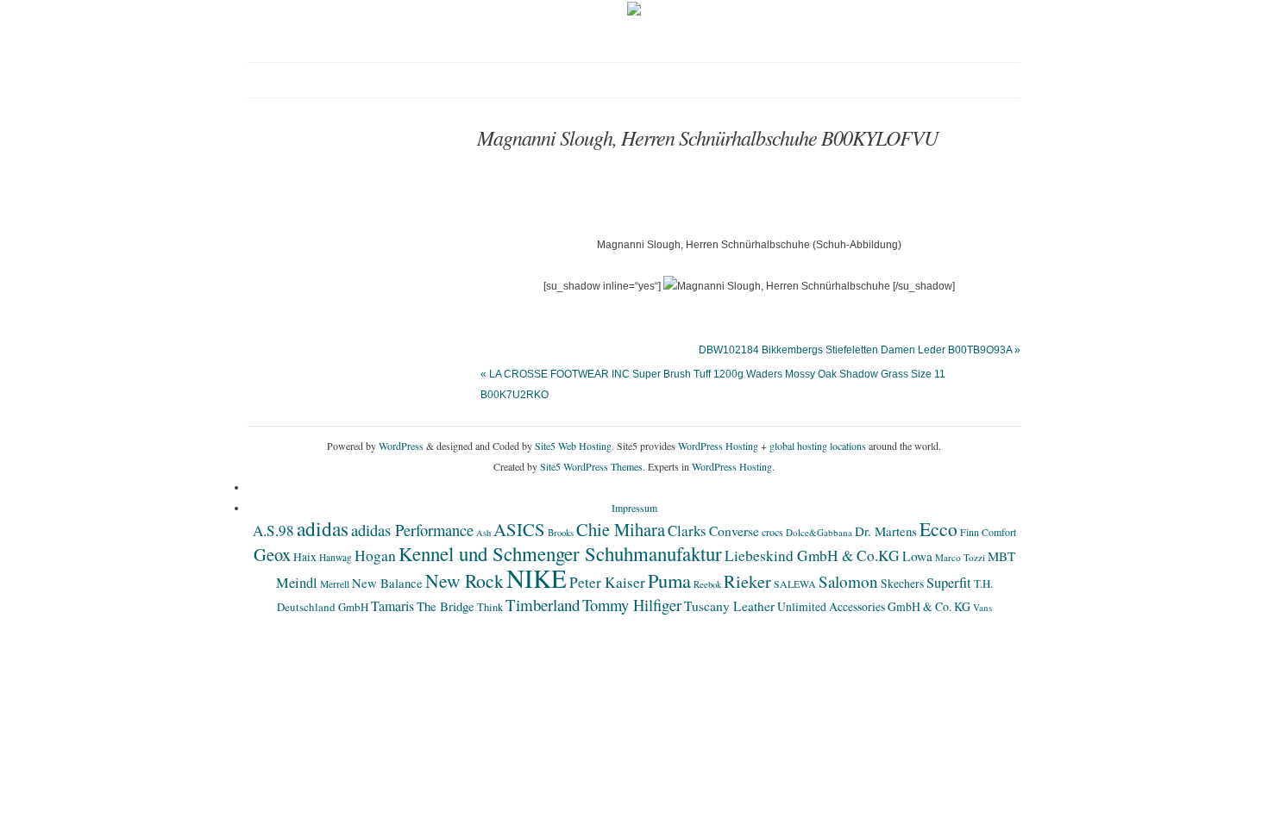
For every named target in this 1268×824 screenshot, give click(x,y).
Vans (982, 607)
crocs (772, 532)
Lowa (917, 556)
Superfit (948, 582)
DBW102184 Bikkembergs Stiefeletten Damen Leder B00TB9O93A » (859, 350)
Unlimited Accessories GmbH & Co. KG (873, 606)
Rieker (747, 581)
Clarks (687, 530)
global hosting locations (817, 446)
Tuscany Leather (729, 606)
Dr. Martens (886, 531)
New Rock (464, 580)
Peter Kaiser (607, 582)
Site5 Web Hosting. (574, 446)
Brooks (561, 533)
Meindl (296, 582)
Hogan (375, 555)
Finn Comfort (988, 532)
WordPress (401, 446)
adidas (322, 528)
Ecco (938, 528)
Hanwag (335, 557)
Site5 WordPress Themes (591, 466)
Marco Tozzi (960, 557)
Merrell (334, 583)
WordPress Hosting (718, 446)
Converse (734, 531)
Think (490, 607)
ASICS (519, 529)
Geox (272, 554)
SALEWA (795, 583)
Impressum (634, 508)
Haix (305, 557)
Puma (669, 580)
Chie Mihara (620, 529)
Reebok (707, 584)
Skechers (902, 583)
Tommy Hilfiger (631, 604)
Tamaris (392, 605)
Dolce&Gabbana (819, 532)
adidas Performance (412, 529)
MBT (1001, 556)
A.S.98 (273, 530)
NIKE (536, 578)
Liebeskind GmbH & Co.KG (812, 555)
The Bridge (445, 606)
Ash (483, 533)
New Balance (387, 582)
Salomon (848, 581)
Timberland (542, 604)
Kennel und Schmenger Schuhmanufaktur (560, 553)
